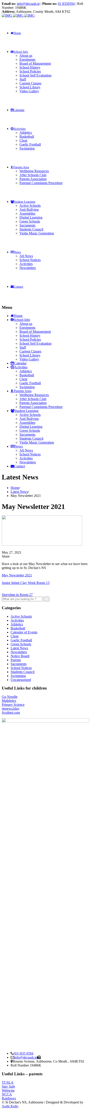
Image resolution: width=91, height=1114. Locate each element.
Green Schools (29, 221)
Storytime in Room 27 (17, 594)
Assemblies (27, 213)
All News (26, 256)
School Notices (30, 260)
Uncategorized (21, 680)
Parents (16, 660)
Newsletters (27, 268)
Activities (20, 128)
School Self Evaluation (35, 75)
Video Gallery (29, 91)
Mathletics (9, 700)
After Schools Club (32, 175)
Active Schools (30, 205)
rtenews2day (10, 708)
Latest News (19, 648)
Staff (22, 79)
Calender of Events (24, 632)
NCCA (7, 1094)
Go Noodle (9, 697)
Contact (18, 286)
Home (17, 33)
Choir (23, 140)
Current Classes (30, 83)
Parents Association (33, 179)
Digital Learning (30, 217)
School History (29, 67)
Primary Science (13, 704)
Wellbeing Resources (34, 171)
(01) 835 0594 (23, 1053)
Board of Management (35, 63)
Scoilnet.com (11, 712)
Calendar (19, 110)
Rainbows (9, 1098)
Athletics (25, 132)
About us (25, 55)
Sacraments (27, 225)
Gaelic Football (30, 144)
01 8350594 (66, 3)
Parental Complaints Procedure (41, 183)
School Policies (30, 71)
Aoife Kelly (10, 1106)
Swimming (27, 148)
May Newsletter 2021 (17, 575)
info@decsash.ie (28, 3)
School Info (20, 51)
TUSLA (7, 1082)
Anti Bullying (29, 209)
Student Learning (24, 201)
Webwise (8, 1090)
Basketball (26, 136)
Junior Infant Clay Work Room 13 (25, 583)
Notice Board (20, 656)
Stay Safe (8, 1086)
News (17, 252)
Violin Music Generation (36, 233)
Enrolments (27, 59)
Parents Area (21, 167)
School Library (29, 87)
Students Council (31, 229)
